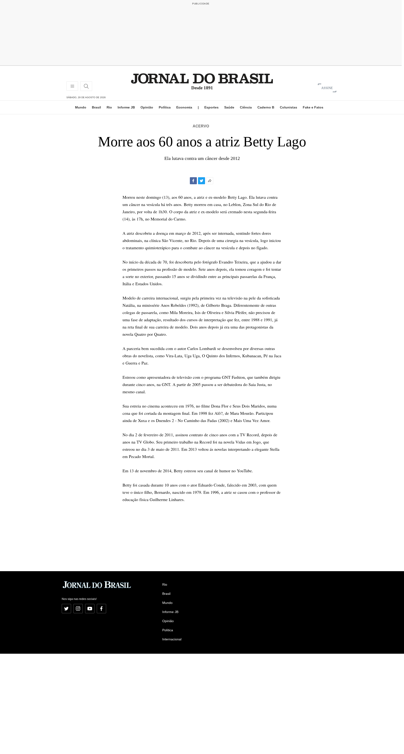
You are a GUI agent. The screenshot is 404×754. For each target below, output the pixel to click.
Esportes (211, 107)
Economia (184, 107)
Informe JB (126, 107)
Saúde (229, 107)
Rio (109, 107)
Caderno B (265, 107)
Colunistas (288, 107)
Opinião (147, 107)
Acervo (201, 126)
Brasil (96, 107)
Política (165, 107)
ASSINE (327, 88)
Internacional (171, 639)
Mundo (80, 107)
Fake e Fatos (313, 107)
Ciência (246, 107)
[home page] (202, 78)
